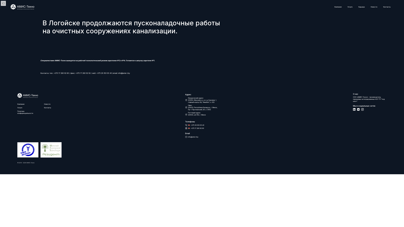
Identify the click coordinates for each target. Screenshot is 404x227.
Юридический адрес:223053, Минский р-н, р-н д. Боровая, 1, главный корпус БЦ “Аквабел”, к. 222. (202, 100)
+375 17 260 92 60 (197, 128)
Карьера (361, 7)
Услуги (350, 7)
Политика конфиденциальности (25, 112)
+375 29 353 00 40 (197, 125)
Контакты (387, 7)
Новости (374, 7)
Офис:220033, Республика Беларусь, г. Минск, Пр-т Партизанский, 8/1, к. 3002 (202, 107)
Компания (338, 7)
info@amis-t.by (124, 73)
